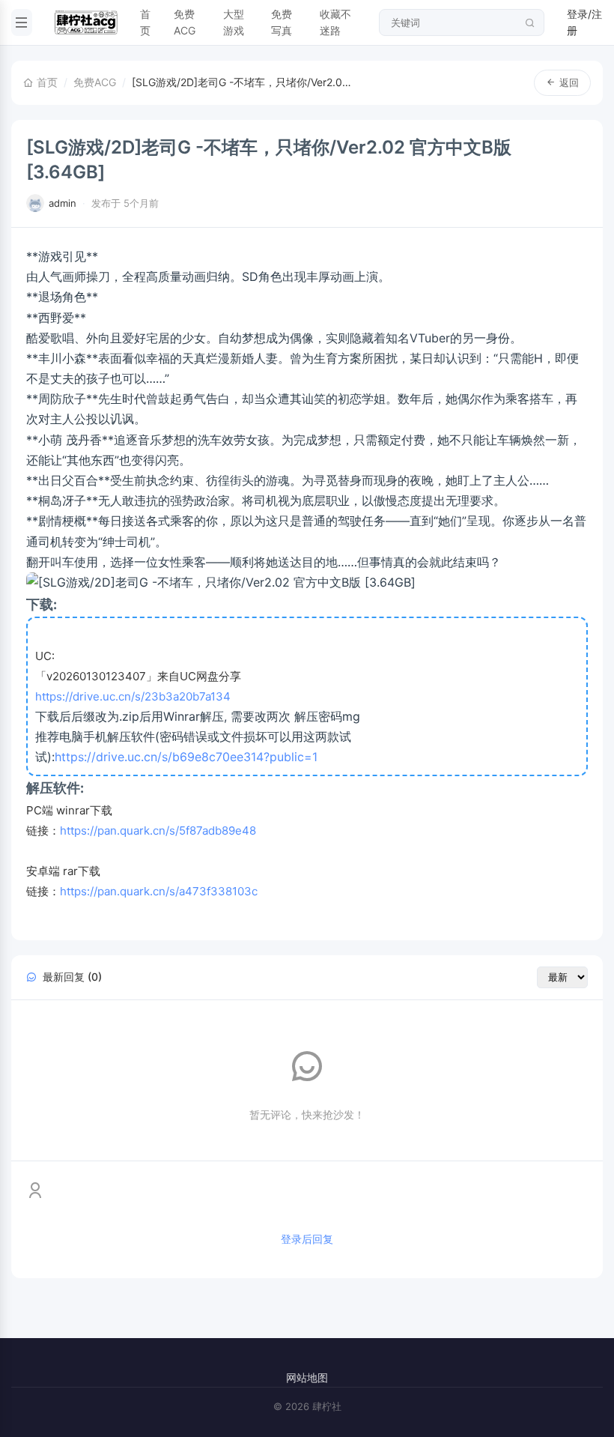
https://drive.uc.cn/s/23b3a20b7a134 (133, 696)
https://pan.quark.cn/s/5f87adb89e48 (158, 830)
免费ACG (184, 22)
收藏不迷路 (335, 22)
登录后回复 (307, 1238)
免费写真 (281, 22)
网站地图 (307, 1377)
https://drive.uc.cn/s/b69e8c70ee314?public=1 (186, 756)
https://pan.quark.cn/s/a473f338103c (159, 891)
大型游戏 (233, 22)
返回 (569, 82)
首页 (145, 22)
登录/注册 (584, 22)
